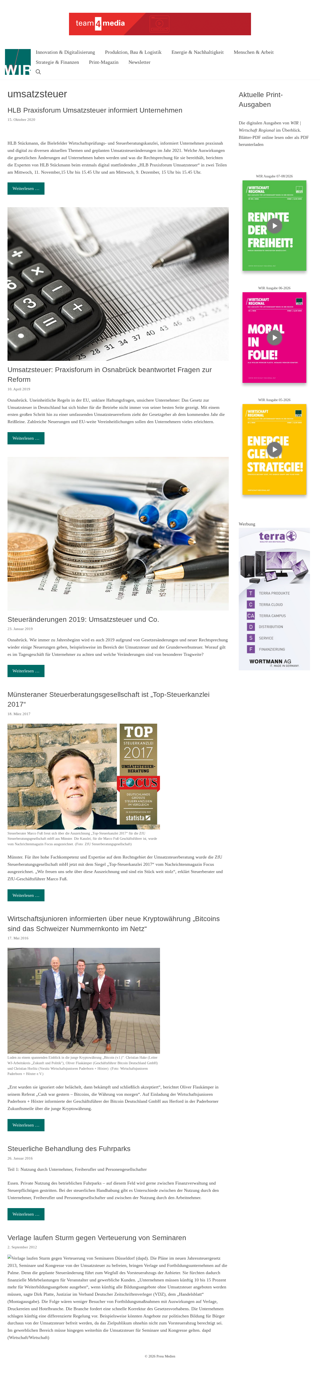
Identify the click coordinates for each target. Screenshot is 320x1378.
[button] (38, 72)
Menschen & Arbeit (254, 52)
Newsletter (139, 62)
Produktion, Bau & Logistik (133, 52)
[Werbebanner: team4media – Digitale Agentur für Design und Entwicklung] (160, 34)
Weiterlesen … (26, 188)
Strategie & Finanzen (57, 62)
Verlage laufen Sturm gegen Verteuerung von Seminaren (97, 1238)
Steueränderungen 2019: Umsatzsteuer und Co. (83, 619)
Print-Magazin (103, 62)
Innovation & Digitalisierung (65, 52)
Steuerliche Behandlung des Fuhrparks (69, 1149)
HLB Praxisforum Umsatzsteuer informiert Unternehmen (95, 110)
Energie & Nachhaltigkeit (198, 52)
